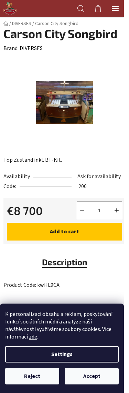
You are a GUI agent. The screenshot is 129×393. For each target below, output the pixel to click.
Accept (91, 376)
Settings (62, 354)
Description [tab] (64, 262)
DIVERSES (31, 48)
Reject (32, 376)
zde (33, 337)
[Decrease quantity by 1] (82, 210)
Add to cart (64, 231)
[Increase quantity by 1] (116, 210)
